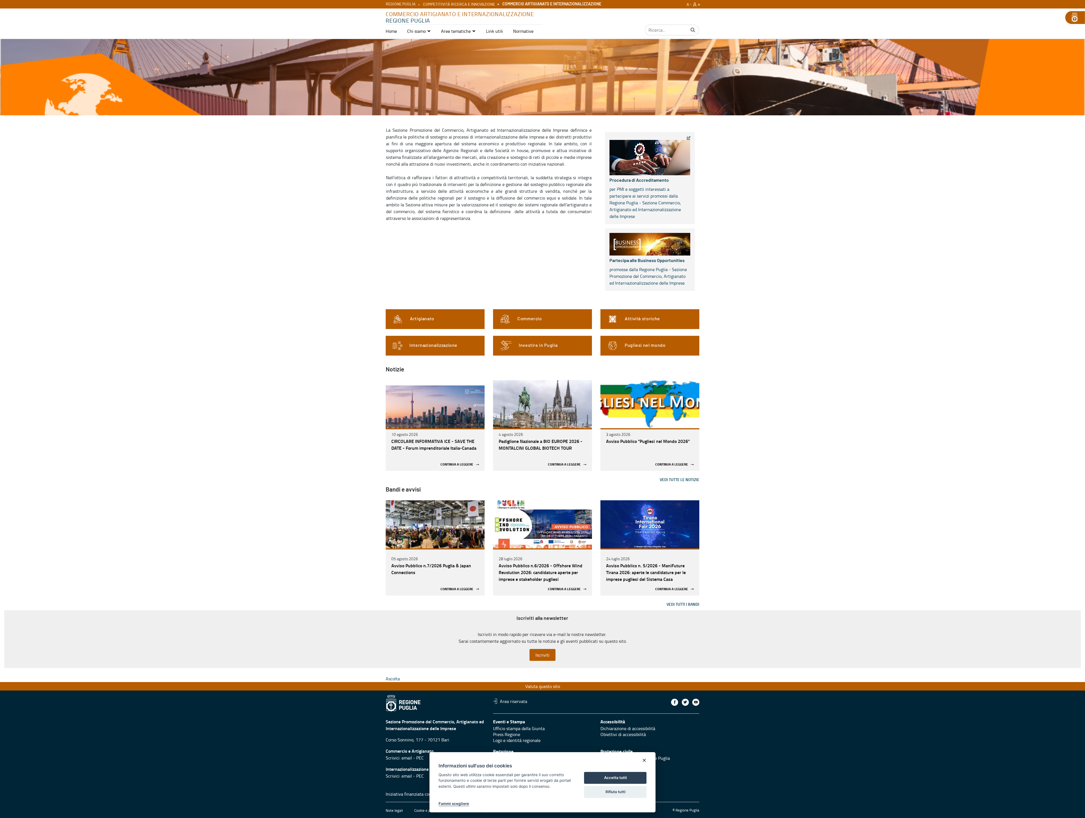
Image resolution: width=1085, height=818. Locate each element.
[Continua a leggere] (435, 404)
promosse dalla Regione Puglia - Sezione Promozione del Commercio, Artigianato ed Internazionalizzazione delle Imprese (648, 272)
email (407, 758)
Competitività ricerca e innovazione (459, 5)
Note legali (394, 810)
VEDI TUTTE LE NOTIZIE (679, 479)
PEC (420, 758)
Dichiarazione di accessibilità (627, 728)
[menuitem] (391, 31)
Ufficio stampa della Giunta (519, 728)
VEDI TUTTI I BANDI (683, 604)
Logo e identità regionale (517, 740)
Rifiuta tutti (615, 791)
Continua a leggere (456, 464)
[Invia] (692, 29)
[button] (419, 31)
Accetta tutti (615, 777)
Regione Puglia (401, 4)
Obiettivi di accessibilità (623, 734)
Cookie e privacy (427, 810)
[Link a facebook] (674, 702)
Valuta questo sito (542, 686)
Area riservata (513, 701)
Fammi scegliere (454, 803)
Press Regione (506, 734)
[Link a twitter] (685, 702)
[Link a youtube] (695, 702)
